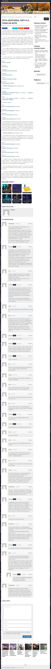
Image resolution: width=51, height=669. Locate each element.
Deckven (4, 25)
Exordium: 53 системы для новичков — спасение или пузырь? (40, 56)
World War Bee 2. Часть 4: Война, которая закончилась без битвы (36, 1)
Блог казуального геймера (8, 667)
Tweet (15, 28)
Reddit (21, 28)
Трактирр (37, 50)
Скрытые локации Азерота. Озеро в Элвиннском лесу (41, 52)
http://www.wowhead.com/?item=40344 (17, 290)
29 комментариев (25, 25)
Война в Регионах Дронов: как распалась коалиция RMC (41, 30)
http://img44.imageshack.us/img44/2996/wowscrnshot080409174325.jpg (24, 309)
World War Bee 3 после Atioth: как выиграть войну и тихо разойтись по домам (41, 27)
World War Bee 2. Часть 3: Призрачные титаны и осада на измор (42, 41)
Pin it (27, 28)
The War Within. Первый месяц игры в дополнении (40, 66)
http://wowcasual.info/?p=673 (19, 580)
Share (5, 28)
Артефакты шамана (42, 63)
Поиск (35, 16)
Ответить (30, 223)
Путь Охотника (17, 25)
